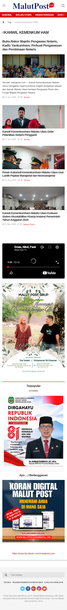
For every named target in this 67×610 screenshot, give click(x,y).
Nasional (7, 15)
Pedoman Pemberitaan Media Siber (27, 582)
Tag (9, 22)
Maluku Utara (23, 15)
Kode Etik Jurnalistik (53, 582)
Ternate (27, 97)
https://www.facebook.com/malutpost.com (33, 553)
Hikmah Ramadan (44, 15)
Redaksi (7, 582)
